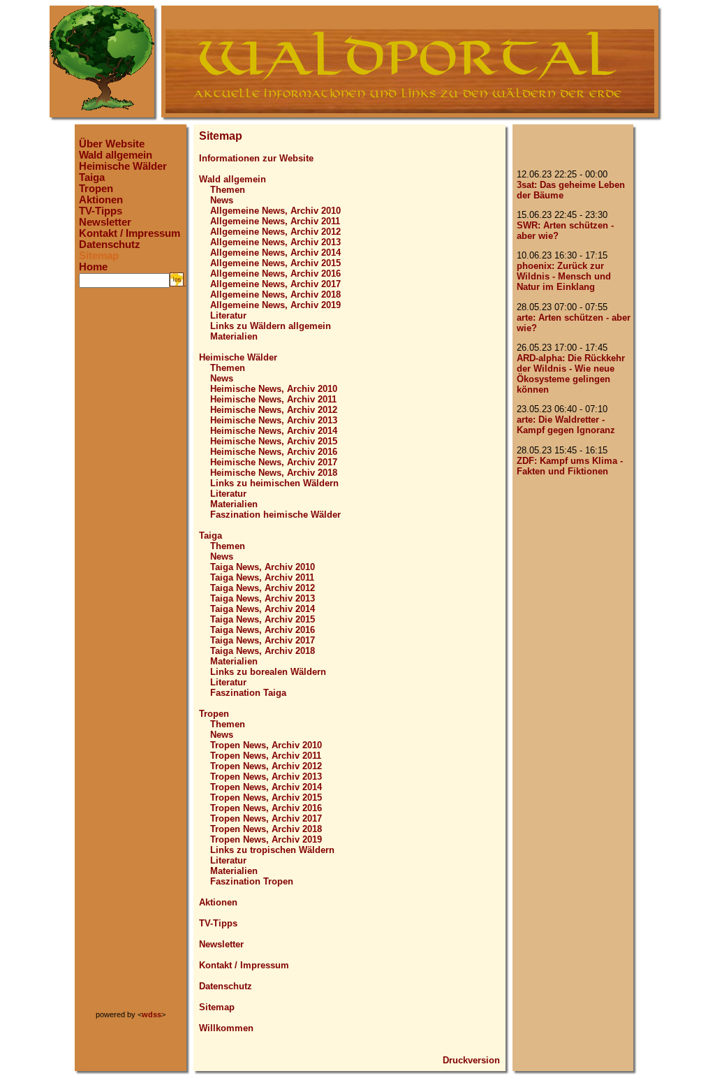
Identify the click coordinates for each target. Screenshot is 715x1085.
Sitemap (99, 255)
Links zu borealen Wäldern (268, 672)
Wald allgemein (115, 155)
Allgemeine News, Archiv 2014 (275, 252)
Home (93, 266)
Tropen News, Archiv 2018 (266, 829)
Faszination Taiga (248, 692)
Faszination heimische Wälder (275, 514)
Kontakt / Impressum (129, 233)
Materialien (234, 336)
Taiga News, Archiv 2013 (262, 598)
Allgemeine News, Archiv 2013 (275, 242)
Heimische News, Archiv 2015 (273, 441)
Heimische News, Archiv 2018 (273, 472)
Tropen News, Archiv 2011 (265, 755)
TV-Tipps (100, 211)
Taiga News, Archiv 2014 (262, 609)
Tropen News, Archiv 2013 (266, 776)
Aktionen (101, 199)
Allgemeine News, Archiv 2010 (275, 210)
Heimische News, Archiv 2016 (273, 451)
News (221, 200)
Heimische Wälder (123, 166)
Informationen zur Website (256, 158)
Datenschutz (109, 244)
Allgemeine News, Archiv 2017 (275, 284)
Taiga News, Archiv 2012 (262, 588)
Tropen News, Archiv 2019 (266, 839)
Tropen (96, 188)
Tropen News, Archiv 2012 (266, 766)
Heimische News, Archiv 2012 (273, 410)
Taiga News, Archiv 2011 (262, 577)
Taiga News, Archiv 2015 (262, 619)
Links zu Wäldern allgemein (270, 326)
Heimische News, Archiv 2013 (273, 420)
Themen (227, 189)
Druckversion (471, 1060)
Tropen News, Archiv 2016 (266, 808)
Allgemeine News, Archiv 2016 (275, 273)
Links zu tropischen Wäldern (272, 850)
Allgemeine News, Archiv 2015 (275, 263)
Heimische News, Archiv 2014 (273, 430)
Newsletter (105, 222)
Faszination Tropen (251, 881)
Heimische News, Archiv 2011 (273, 399)
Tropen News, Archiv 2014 (266, 787)
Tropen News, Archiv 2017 (266, 818)
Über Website (112, 144)
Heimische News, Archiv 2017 (273, 462)
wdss (151, 1014)
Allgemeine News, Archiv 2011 (275, 221)
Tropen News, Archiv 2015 (266, 797)
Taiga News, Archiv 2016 (262, 630)
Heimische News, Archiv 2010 (273, 389)
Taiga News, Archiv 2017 (262, 640)
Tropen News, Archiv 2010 (266, 745)
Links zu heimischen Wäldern (274, 483)
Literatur (228, 315)
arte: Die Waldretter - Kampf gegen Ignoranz (566, 424)
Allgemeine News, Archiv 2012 (275, 231)
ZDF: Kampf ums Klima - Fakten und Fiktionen (570, 466)
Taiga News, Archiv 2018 (262, 651)
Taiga (92, 177)
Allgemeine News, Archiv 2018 (275, 294)
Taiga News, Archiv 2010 (262, 567)
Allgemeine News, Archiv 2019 (275, 305)
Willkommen (226, 1028)
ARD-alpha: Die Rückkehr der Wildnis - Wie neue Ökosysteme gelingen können (571, 374)
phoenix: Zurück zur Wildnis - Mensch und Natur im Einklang (564, 276)
